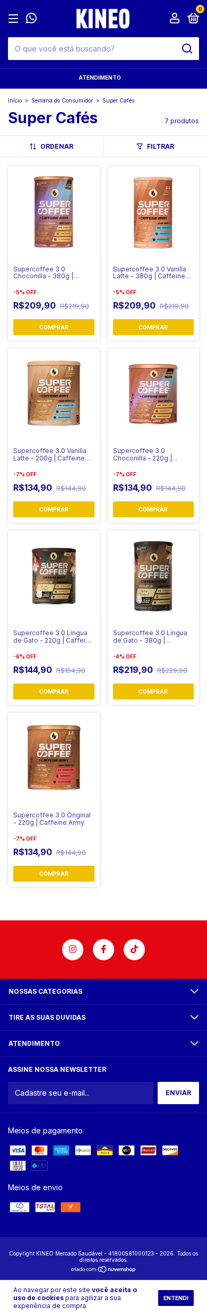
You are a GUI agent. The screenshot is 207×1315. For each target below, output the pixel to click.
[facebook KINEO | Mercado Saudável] (103, 949)
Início (15, 100)
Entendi (175, 1298)
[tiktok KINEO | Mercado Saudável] (134, 949)
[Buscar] (186, 48)
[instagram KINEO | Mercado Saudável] (72, 949)
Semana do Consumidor (62, 100)
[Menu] (15, 19)
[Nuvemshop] (104, 1270)
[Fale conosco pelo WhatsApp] (31, 19)
